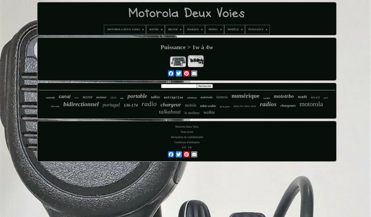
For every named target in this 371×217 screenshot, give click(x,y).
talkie (155, 97)
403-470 (315, 97)
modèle (266, 98)
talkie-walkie (208, 106)
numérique (245, 95)
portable (137, 96)
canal (65, 96)
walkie (209, 112)
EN (184, 147)
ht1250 (87, 97)
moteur (101, 97)
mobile (190, 105)
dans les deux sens (245, 106)
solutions (192, 97)
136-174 (131, 105)
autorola (207, 97)
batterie (222, 97)
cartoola (50, 97)
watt (302, 96)
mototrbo (284, 96)
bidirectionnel (81, 104)
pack (326, 97)
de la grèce (225, 106)
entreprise (173, 97)
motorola (311, 104)
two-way (55, 106)
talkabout (170, 111)
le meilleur (192, 113)
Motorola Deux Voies (186, 126)
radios (268, 104)
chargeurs (288, 105)
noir (76, 97)
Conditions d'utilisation (187, 142)
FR (189, 147)
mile (122, 98)
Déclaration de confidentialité (187, 137)
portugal (111, 105)
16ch (113, 97)
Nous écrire (187, 131)
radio (149, 104)
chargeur (171, 105)
